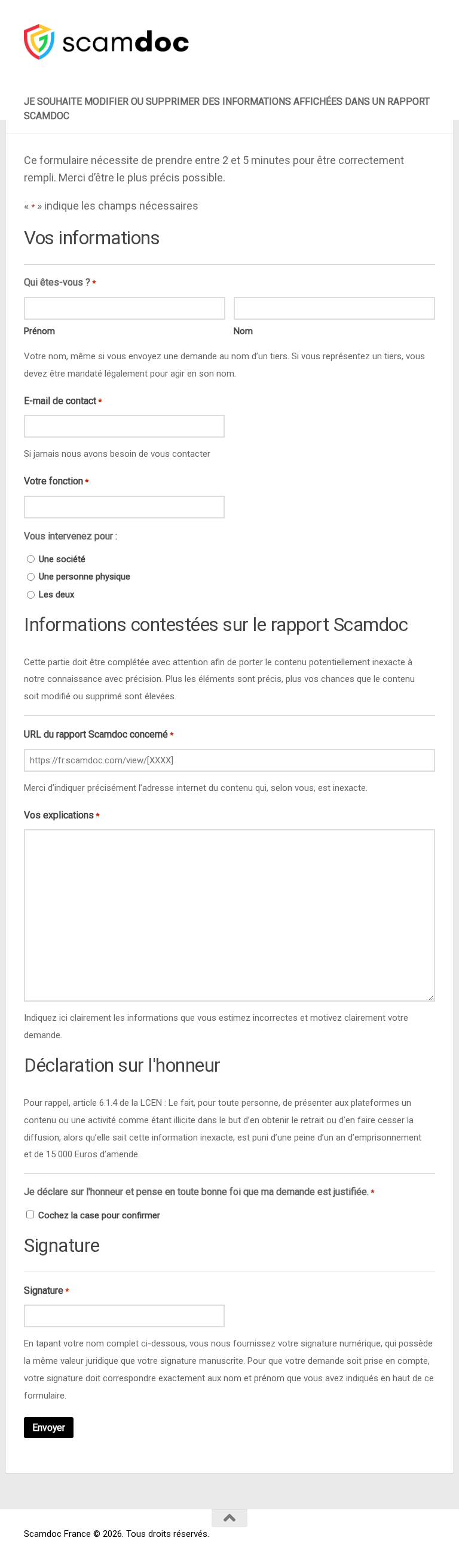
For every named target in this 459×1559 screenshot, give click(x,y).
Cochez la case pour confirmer (99, 1215)
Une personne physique (84, 576)
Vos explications (61, 815)
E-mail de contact (63, 401)
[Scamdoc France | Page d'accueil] (106, 42)
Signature (46, 1290)
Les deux (56, 594)
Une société (62, 559)
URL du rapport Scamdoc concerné (98, 734)
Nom (243, 331)
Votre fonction (56, 481)
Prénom (39, 331)
